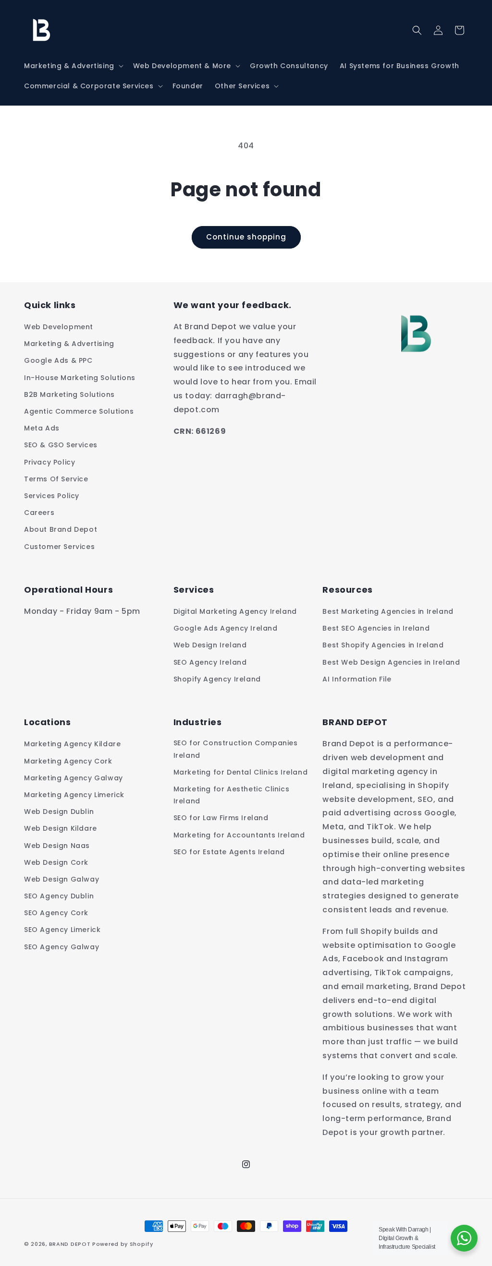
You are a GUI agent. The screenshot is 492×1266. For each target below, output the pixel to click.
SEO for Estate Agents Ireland (229, 852)
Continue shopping (246, 237)
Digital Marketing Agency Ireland (235, 611)
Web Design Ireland (210, 645)
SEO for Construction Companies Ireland (235, 749)
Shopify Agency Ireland (217, 679)
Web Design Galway (61, 879)
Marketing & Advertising (69, 343)
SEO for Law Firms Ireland (221, 818)
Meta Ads (42, 428)
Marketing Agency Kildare (72, 744)
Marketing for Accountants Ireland (239, 835)
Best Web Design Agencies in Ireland (391, 662)
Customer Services (59, 546)
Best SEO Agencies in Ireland (376, 628)
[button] (72, 66)
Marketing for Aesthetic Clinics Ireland (231, 795)
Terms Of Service (56, 479)
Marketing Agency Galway (73, 778)
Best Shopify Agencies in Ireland (382, 645)
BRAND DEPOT (70, 1244)
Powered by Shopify (122, 1244)
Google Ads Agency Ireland (225, 628)
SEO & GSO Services (61, 445)
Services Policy (51, 496)
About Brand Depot (60, 529)
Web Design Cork (56, 862)
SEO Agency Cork (56, 913)
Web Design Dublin (59, 811)
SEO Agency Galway (61, 947)
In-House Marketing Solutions (79, 377)
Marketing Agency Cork (68, 761)
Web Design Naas (57, 845)
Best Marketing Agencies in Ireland (387, 611)
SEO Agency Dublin (59, 896)
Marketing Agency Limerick (74, 795)
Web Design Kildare (60, 828)
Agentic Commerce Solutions (79, 411)
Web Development (58, 327)
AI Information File (356, 679)
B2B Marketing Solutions (69, 394)
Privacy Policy (49, 462)
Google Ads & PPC (58, 360)
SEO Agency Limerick (62, 929)
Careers (39, 512)
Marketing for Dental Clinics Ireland (240, 772)
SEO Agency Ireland (210, 662)
